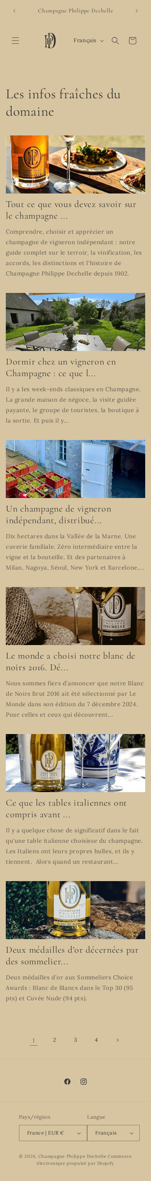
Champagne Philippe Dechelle (72, 1156)
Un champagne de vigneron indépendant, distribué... (58, 514)
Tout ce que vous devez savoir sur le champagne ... (71, 210)
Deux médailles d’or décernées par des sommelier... (72, 955)
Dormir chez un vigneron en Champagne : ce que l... (61, 367)
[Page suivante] (117, 1040)
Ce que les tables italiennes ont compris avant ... (66, 808)
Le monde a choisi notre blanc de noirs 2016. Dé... (71, 661)
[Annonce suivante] (136, 10)
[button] (15, 40)
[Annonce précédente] (14, 10)
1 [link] (34, 1040)
